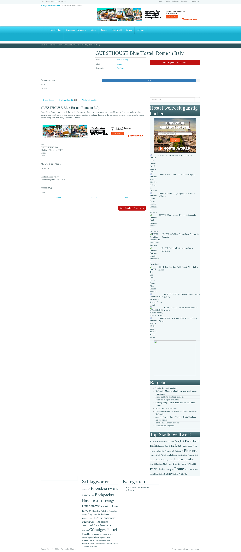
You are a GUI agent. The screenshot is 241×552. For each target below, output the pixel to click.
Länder (160, 1)
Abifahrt (84, 490)
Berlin (154, 445)
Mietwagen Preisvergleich (104, 543)
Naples (183, 464)
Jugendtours (104, 537)
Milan (176, 463)
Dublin (161, 451)
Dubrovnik (169, 451)
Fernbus (129, 30)
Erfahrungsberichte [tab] (67, 100)
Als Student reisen (103, 489)
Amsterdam (156, 441)
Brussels (167, 446)
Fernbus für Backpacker (165, 426)
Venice (183, 473)
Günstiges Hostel (103, 529)
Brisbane (161, 446)
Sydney (168, 473)
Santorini (188, 469)
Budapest (176, 445)
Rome (119, 64)
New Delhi (191, 464)
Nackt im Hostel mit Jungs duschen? (170, 397)
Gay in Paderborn (101, 525)
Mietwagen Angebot (88, 543)
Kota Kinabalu (182, 455)
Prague (170, 469)
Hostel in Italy (56, 45)
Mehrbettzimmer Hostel (103, 540)
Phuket (161, 469)
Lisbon (178, 459)
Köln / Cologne (164, 460)
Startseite (44, 45)
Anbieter (175, 1)
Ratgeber (184, 1)
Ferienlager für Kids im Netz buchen (105, 511)
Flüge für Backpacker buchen (167, 400)
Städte (167, 1)
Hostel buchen (55, 30)
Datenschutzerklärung (180, 549)
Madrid (152, 464)
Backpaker (98, 501)
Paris (153, 469)
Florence (190, 450)
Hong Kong (160, 455)
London (189, 459)
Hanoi (152, 455)
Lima (171, 460)
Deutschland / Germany (75, 30)
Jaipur (175, 455)
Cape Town (192, 446)
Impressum (195, 549)
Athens (164, 442)
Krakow (191, 455)
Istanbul (170, 455)
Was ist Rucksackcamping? (166, 388)
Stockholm (159, 474)
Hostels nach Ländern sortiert (167, 423)
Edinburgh (179, 451)
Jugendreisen (93, 537)
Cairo (185, 446)
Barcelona (192, 441)
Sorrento (195, 469)
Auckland (171, 441)
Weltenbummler (92, 546)
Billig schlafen (103, 506)
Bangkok (179, 441)
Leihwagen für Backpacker (139, 487)
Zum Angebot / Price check (175, 62)
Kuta (157, 460)
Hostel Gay (98, 534)
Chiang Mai (154, 451)
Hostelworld (194, 1)
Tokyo (175, 474)
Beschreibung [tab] (48, 100)
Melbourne (168, 464)
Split (152, 474)
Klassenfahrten (88, 540)
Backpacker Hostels (68, 549)
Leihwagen (141, 30)
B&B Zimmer (88, 495)
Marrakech (158, 464)
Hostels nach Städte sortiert (166, 408)
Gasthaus (120, 68)
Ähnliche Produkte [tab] (89, 100)
